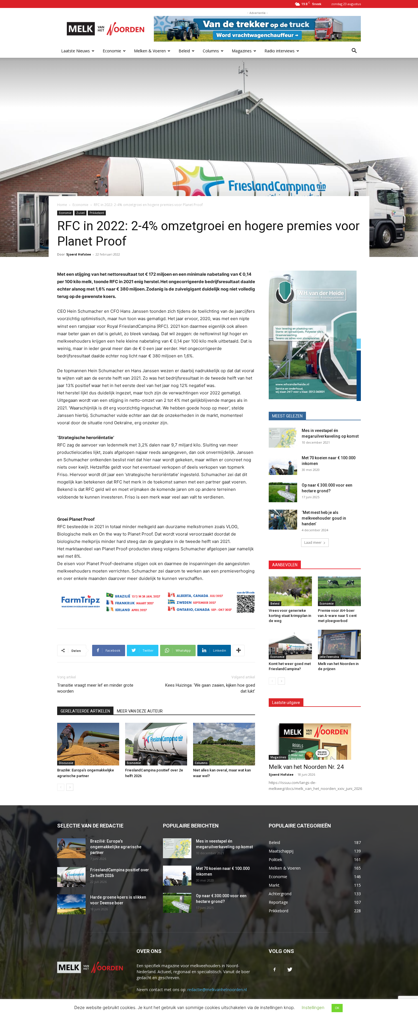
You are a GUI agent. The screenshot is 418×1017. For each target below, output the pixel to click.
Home (62, 204)
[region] (315, 336)
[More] (239, 650)
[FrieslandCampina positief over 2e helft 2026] (156, 744)
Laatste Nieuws (75, 50)
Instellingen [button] (313, 1007)
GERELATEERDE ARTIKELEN (85, 711)
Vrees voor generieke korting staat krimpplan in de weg (290, 615)
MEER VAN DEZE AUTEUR (140, 711)
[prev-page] (60, 787)
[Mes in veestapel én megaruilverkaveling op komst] (283, 438)
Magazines (242, 50)
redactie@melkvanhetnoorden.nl (217, 989)
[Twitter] (289, 969)
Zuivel (80, 213)
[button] (354, 51)
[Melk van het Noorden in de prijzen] (339, 644)
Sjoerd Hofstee (78, 254)
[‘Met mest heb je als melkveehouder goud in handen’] (283, 520)
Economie (112, 50)
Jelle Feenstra (329, 657)
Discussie (66, 763)
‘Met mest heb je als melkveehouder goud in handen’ (324, 518)
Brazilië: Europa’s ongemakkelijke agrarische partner (115, 847)
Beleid (184, 50)
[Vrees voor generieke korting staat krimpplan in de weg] (290, 591)
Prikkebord (97, 213)
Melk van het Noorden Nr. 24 (306, 766)
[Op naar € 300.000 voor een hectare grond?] (283, 492)
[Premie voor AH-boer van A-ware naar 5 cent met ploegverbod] (339, 591)
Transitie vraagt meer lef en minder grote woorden (95, 688)
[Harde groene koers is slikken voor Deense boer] (71, 904)
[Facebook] (274, 969)
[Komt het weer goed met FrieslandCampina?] (290, 644)
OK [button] (337, 1008)
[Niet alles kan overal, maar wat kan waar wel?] (224, 744)
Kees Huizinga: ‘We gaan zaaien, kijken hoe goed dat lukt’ (210, 688)
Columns (211, 50)
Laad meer (313, 542)
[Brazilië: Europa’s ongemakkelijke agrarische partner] (88, 744)
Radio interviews (279, 50)
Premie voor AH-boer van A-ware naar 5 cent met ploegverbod (337, 615)
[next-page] (69, 787)
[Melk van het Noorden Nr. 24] (315, 737)
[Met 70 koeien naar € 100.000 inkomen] (283, 465)
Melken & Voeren (150, 50)
